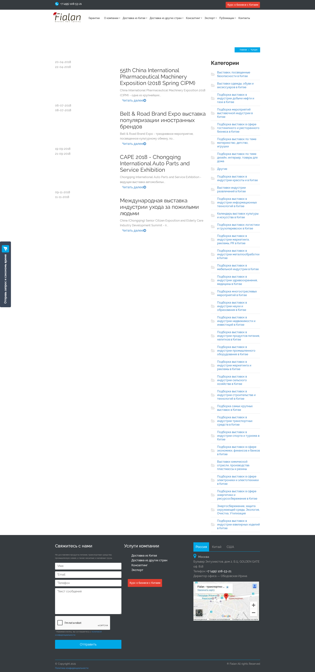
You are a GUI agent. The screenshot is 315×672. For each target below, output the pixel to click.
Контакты (244, 18)
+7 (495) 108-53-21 (71, 3)
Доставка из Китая (134, 18)
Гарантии (94, 18)
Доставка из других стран (166, 18)
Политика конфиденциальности (71, 668)
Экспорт (210, 18)
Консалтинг (193, 18)
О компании (111, 18)
